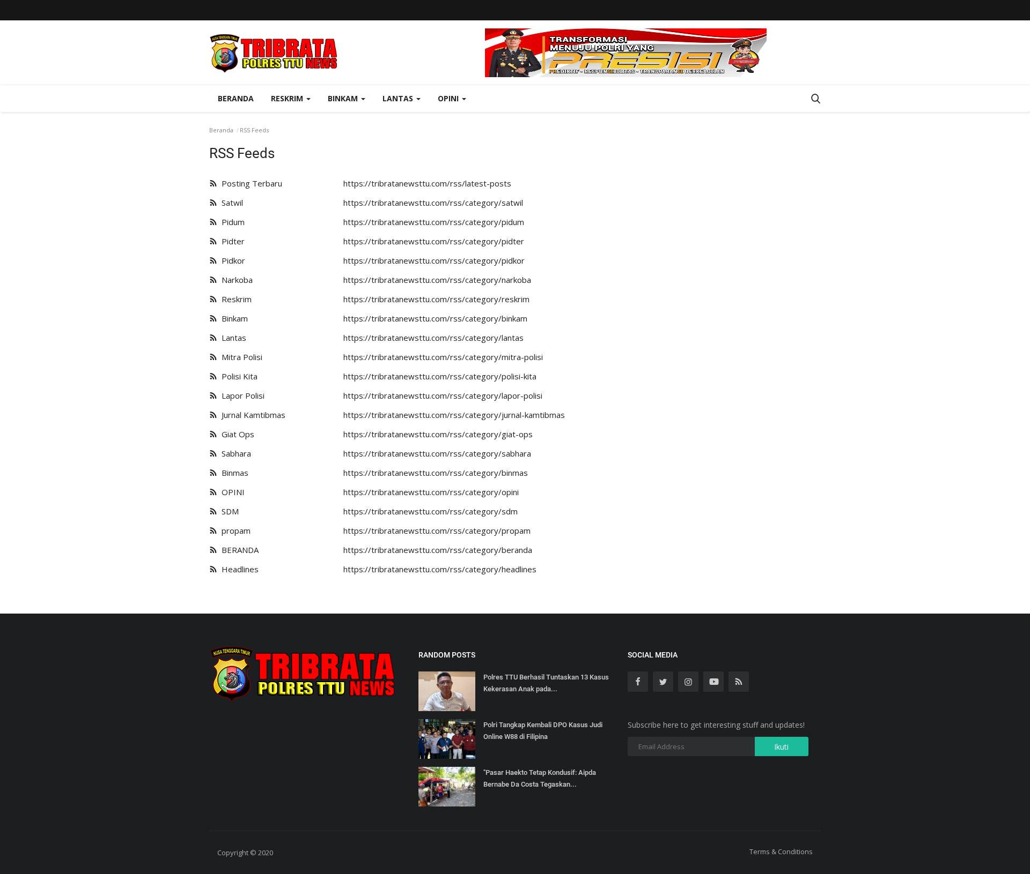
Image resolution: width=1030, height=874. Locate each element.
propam (234, 530)
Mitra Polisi (239, 357)
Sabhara (234, 453)
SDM (228, 511)
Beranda (236, 98)
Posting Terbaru (249, 183)
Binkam (232, 318)
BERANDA (238, 549)
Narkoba (235, 279)
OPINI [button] (449, 98)
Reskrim (234, 299)
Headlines (238, 569)
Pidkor (231, 260)
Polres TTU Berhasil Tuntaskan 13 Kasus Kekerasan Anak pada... (546, 683)
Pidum (231, 221)
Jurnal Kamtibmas (251, 414)
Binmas (232, 472)
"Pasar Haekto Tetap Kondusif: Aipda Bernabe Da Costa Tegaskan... (539, 778)
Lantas (231, 337)
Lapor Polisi (240, 395)
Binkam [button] (344, 98)
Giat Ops (235, 434)
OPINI (231, 492)
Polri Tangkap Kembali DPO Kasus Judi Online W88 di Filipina (542, 731)
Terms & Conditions (781, 851)
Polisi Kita (237, 376)
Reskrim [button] (288, 98)
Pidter (231, 241)
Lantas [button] (398, 98)
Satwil (230, 202)
